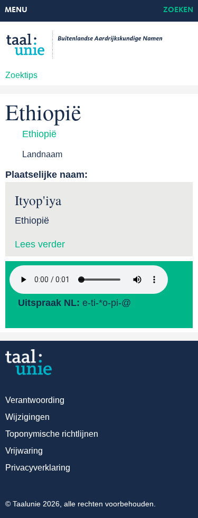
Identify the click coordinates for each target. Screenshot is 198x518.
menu (16, 10)
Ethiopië (39, 134)
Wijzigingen (27, 417)
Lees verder (40, 244)
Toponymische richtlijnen (51, 433)
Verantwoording (34, 400)
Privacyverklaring (37, 467)
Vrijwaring (24, 450)
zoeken (178, 10)
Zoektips (21, 75)
